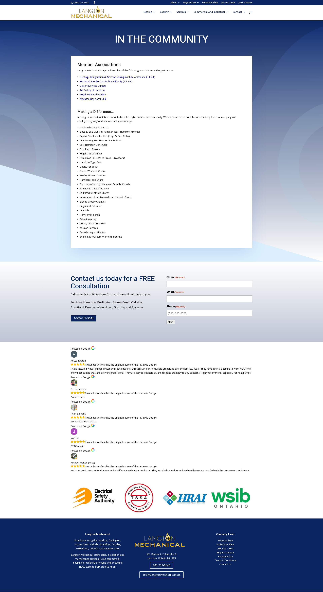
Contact (237, 12)
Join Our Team (228, 3)
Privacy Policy (225, 556)
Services (181, 12)
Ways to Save (189, 3)
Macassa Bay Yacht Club (93, 98)
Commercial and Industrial (209, 12)
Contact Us (225, 564)
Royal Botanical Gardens (93, 94)
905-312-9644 (161, 565)
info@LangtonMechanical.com (161, 575)
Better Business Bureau (93, 85)
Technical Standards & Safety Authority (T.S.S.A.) (106, 81)
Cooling (164, 12)
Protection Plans (210, 3)
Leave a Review (245, 3)
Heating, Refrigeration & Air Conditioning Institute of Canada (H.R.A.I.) (117, 77)
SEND (170, 322)
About (174, 3)
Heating (147, 12)
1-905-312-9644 (83, 318)
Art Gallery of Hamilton (92, 90)
